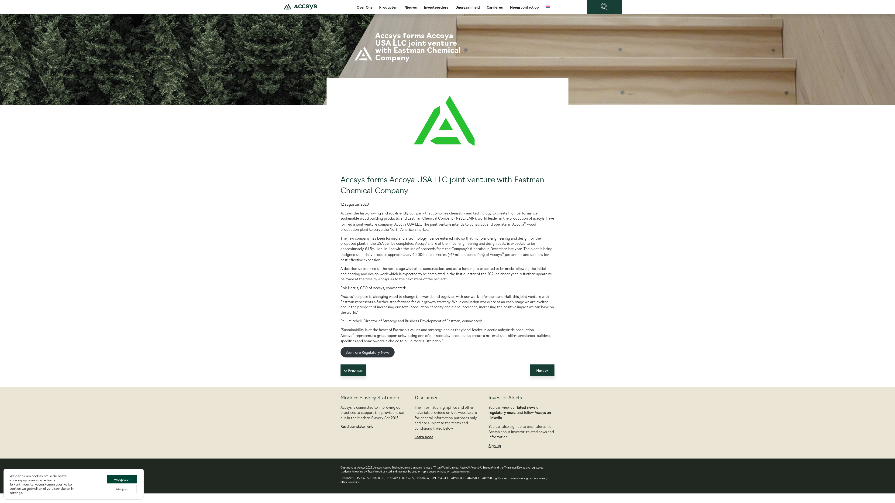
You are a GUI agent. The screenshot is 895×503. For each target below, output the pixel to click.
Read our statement (357, 426)
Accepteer (122, 479)
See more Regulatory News (367, 352)
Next (540, 370)
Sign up (495, 445)
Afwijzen (122, 489)
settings (16, 492)
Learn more (424, 436)
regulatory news (502, 412)
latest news (526, 407)
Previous (355, 370)
